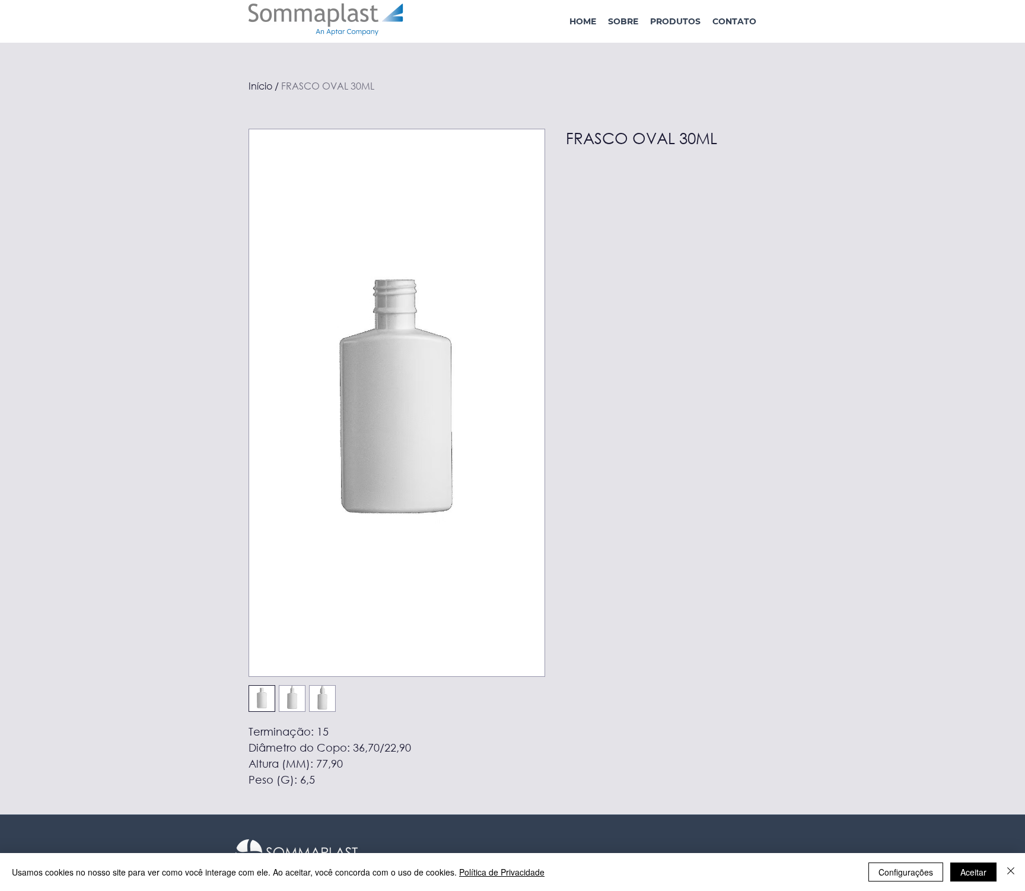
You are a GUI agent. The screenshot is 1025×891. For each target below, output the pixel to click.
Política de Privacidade (502, 872)
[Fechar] (1011, 872)
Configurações (905, 872)
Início (260, 85)
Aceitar (973, 872)
